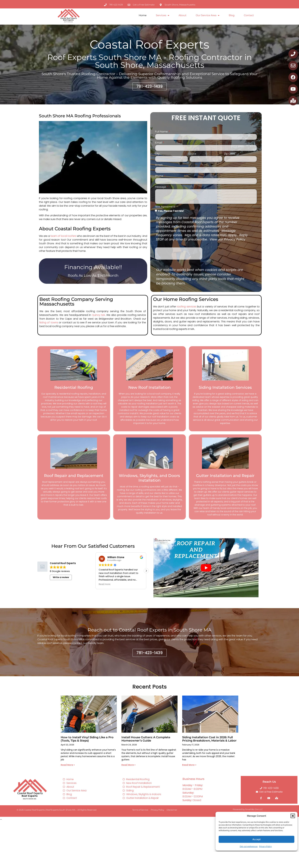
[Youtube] (293, 89)
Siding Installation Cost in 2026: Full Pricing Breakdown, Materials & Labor (209, 739)
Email (159, 142)
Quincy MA (98, 315)
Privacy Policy (265, 846)
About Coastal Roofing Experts (75, 229)
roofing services (186, 306)
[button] (292, 815)
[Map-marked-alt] (293, 100)
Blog (232, 15)
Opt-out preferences (249, 846)
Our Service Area (206, 15)
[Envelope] (293, 65)
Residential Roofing (73, 387)
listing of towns (48, 322)
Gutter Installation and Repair (225, 475)
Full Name (161, 131)
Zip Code (229, 154)
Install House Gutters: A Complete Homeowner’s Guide (145, 739)
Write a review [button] (61, 577)
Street (159, 165)
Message (161, 187)
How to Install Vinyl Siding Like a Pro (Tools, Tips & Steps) (87, 739)
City (157, 154)
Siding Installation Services (225, 387)
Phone (159, 176)
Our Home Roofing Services (185, 299)
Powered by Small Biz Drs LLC (248, 809)
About (182, 15)
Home (143, 15)
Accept (256, 839)
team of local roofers (63, 236)
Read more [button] (104, 584)
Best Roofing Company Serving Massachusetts (76, 301)
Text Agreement (165, 207)
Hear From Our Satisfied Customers (93, 546)
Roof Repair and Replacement (73, 475)
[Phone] (293, 54)
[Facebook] (293, 77)
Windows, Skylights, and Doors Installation (149, 478)
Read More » (68, 764)
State (193, 154)
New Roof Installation (149, 387)
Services (161, 15)
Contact (249, 15)
